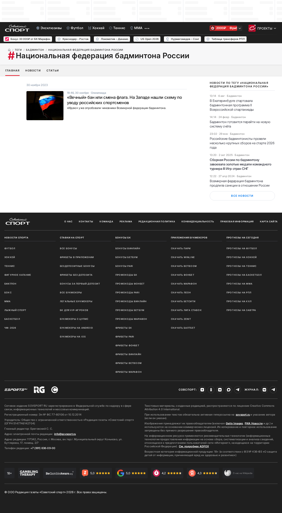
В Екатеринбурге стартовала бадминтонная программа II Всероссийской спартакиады (232, 105)
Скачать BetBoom (184, 266)
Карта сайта (269, 221)
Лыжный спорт (15, 310)
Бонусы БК (123, 237)
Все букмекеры (71, 292)
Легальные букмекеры (76, 301)
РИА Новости (254, 423)
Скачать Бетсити (183, 301)
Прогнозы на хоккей (241, 257)
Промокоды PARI (127, 292)
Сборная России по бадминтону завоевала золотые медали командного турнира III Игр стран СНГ (240, 164)
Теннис (9, 266)
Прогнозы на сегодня (242, 237)
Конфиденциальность (198, 221)
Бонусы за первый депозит (80, 283)
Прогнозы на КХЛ (239, 301)
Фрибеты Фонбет (127, 345)
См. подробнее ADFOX (194, 446)
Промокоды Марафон (131, 319)
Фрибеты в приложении (77, 257)
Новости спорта (16, 237)
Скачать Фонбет (182, 274)
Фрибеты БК (123, 327)
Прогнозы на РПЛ (238, 292)
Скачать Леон (181, 292)
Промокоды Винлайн (131, 301)
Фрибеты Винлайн (128, 354)
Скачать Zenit (181, 319)
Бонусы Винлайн (127, 248)
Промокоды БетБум (129, 310)
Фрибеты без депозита (76, 274)
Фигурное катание (17, 274)
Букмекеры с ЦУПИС (74, 319)
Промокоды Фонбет (130, 283)
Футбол (9, 248)
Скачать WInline (183, 257)
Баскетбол (12, 319)
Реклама (126, 221)
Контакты (86, 221)
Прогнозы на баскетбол (244, 274)
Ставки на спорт (72, 237)
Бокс (8, 292)
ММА (7, 301)
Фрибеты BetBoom (128, 363)
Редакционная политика (157, 221)
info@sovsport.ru (65, 434)
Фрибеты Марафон (128, 372)
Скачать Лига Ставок (186, 310)
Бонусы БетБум (126, 257)
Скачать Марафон (184, 283)
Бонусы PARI (124, 266)
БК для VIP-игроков (74, 310)
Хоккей (9, 257)
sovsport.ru (243, 414)
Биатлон (10, 283)
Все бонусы (68, 248)
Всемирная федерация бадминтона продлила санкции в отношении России (240, 183)
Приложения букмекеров (189, 237)
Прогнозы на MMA (239, 283)
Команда (106, 221)
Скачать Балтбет (183, 327)
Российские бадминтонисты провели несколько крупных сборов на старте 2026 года (242, 143)
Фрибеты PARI (124, 336)
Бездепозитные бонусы (77, 266)
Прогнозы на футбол (241, 248)
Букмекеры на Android (76, 327)
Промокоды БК (126, 274)
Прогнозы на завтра (241, 310)
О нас (68, 221)
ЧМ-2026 (10, 327)
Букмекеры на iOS (73, 336)
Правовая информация (237, 221)
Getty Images (234, 423)
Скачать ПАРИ (181, 248)
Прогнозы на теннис (241, 266)
